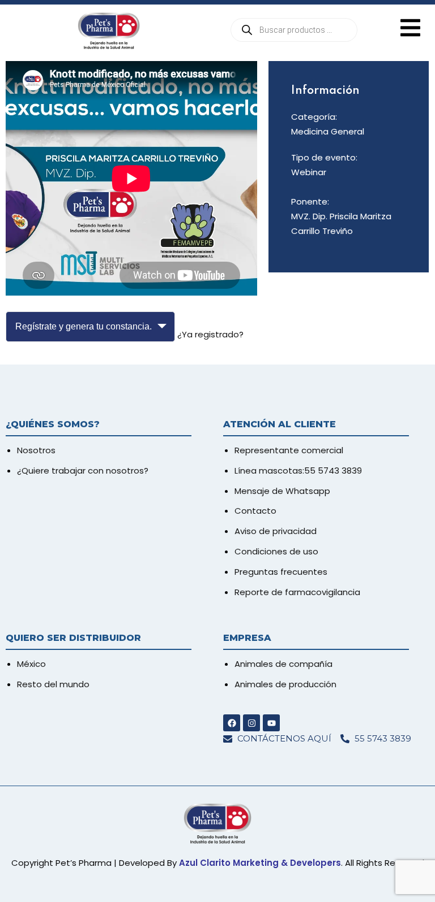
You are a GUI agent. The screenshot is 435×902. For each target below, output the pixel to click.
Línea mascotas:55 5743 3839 (298, 470)
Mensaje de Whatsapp (282, 491)
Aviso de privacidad (275, 531)
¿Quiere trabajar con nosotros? (82, 470)
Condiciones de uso (276, 551)
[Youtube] (271, 722)
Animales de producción (285, 684)
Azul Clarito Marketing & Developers (260, 863)
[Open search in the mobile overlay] (294, 30)
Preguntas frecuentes (280, 572)
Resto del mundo (53, 684)
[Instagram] (251, 722)
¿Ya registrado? (210, 334)
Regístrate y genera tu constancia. (83, 326)
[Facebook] (231, 722)
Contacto (255, 511)
